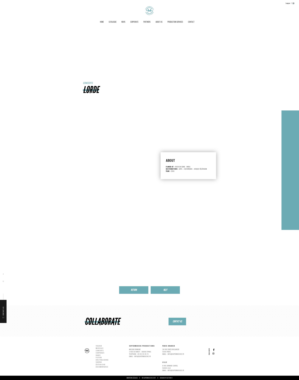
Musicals (99, 348)
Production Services (175, 21)
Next (165, 290)
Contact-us (177, 321)
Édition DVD (100, 365)
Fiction (99, 358)
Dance (98, 355)
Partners (147, 21)
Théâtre (99, 362)
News (123, 21)
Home (102, 21)
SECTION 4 (169, 378)
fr (291, 3)
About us (159, 21)
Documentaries (102, 367)
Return (134, 290)
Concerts (100, 351)
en (293, 3)
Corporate (100, 353)
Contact (191, 21)
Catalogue (112, 21)
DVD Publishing (102, 360)
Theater (99, 346)
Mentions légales (132, 378)
